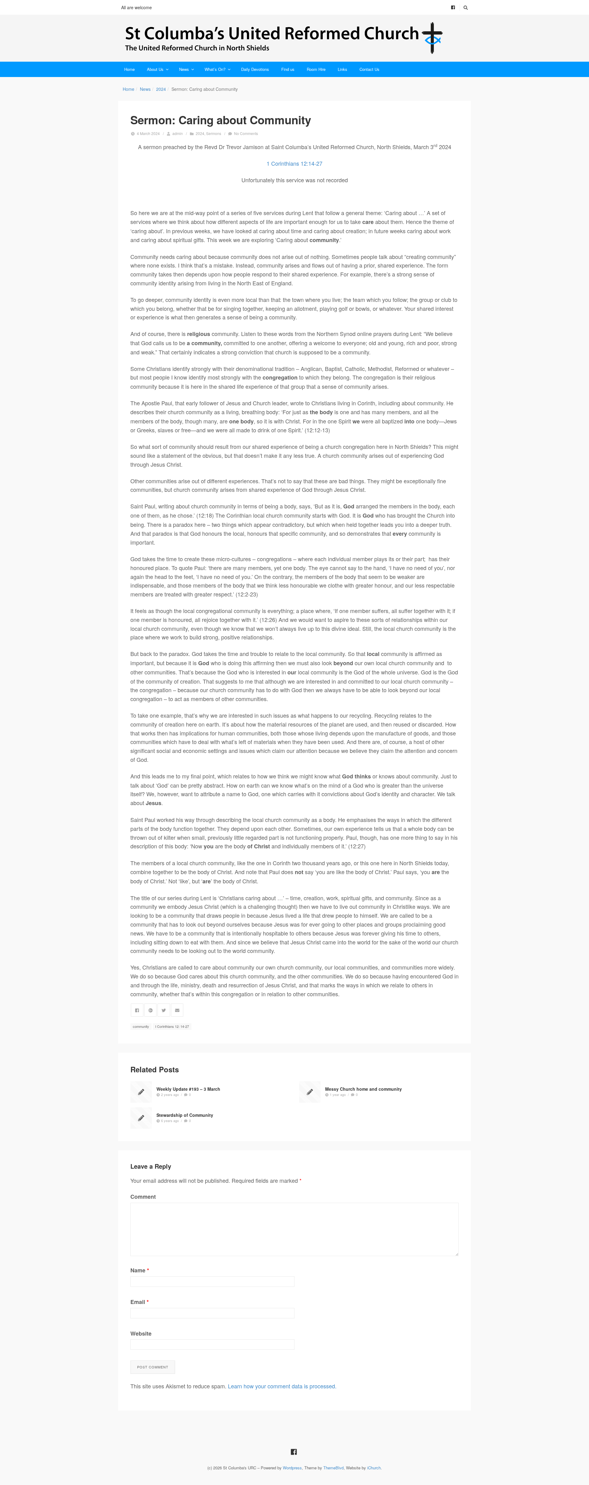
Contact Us (369, 69)
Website (141, 1333)
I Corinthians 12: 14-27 (172, 1026)
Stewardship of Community (184, 1115)
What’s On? (215, 69)
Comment (143, 1197)
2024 (161, 89)
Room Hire (316, 69)
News (184, 69)
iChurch (374, 1468)
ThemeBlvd (333, 1468)
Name (139, 1270)
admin (177, 133)
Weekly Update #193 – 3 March (188, 1089)
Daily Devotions (255, 69)
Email (139, 1302)
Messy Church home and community (363, 1089)
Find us (287, 69)
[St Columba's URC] (294, 38)
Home (129, 69)
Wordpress (292, 1468)
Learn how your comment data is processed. (282, 1386)
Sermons (213, 133)
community (141, 1026)
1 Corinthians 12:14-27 (294, 163)
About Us (155, 69)
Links (342, 69)
